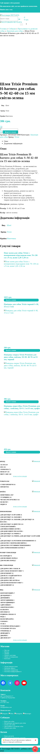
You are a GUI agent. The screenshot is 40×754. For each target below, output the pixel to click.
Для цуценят (6, 573)
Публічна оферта (9, 668)
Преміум (4, 487)
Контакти (7, 658)
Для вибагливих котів (10, 529)
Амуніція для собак (15, 31)
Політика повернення (11, 670)
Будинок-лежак (8, 614)
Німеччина (11, 238)
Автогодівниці (7, 600)
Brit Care (5, 474)
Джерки (4, 635)
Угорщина (5, 497)
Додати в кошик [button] (11, 300)
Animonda (5, 469)
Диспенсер (5, 638)
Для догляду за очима (10, 533)
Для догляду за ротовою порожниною (18, 540)
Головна (3, 29)
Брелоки (5, 612)
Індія (3, 504)
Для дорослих (7, 578)
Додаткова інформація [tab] (13, 143)
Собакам (12, 29)
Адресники (5, 605)
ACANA (4, 464)
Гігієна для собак (9, 725)
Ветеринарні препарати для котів (14, 737)
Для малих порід (8, 560)
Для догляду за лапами (11, 517)
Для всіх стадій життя (11, 575)
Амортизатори (7, 607)
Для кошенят (7, 585)
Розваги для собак (10, 728)
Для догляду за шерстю (11, 524)
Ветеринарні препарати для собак (15, 723)
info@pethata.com (6, 707)
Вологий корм (7, 619)
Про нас (7, 650)
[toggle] (36, 461)
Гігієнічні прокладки (10, 626)
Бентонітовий (7, 593)
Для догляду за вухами (11, 515)
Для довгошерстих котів (11, 531)
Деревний (5, 598)
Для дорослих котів (10, 580)
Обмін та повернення (11, 657)
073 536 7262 (4, 702)
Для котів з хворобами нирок (13, 543)
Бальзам (4, 609)
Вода (3, 616)
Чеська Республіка (10, 499)
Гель (3, 624)
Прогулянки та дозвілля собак (13, 726)
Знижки (6, 653)
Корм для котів (9, 736)
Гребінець (5, 631)
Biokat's (4, 472)
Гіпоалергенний (8, 526)
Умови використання (11, 666)
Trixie (16, 137)
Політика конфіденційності (12, 671)
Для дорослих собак (10, 568)
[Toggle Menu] (21, 24)
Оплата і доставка (10, 655)
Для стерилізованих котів (12, 548)
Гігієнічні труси (8, 628)
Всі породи (6, 556)
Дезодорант (5, 595)
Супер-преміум (7, 484)
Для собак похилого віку (12, 571)
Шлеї (9, 225)
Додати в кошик (10, 132)
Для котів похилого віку (11, 582)
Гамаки (4, 621)
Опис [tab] (6, 141)
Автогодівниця (7, 602)
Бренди (6, 652)
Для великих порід (9, 558)
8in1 (3, 467)
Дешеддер (5, 633)
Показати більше (20, 476)
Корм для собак (9, 721)
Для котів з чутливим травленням (15, 545)
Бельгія (4, 502)
